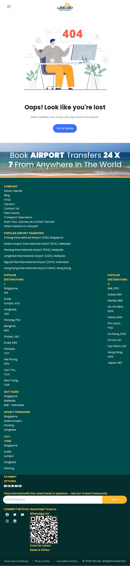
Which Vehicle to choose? (21, 226)
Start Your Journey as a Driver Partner (29, 222)
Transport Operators (18, 217)
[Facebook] (7, 514)
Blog (7, 195)
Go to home (65, 128)
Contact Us (11, 208)
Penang (9, 425)
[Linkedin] (15, 521)
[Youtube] (22, 514)
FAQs (7, 200)
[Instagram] (7, 521)
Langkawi (10, 430)
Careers (9, 204)
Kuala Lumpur (13, 421)
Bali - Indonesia (14, 405)
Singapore (10, 396)
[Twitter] (15, 514)
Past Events (11, 213)
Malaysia (9, 401)
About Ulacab (13, 191)
